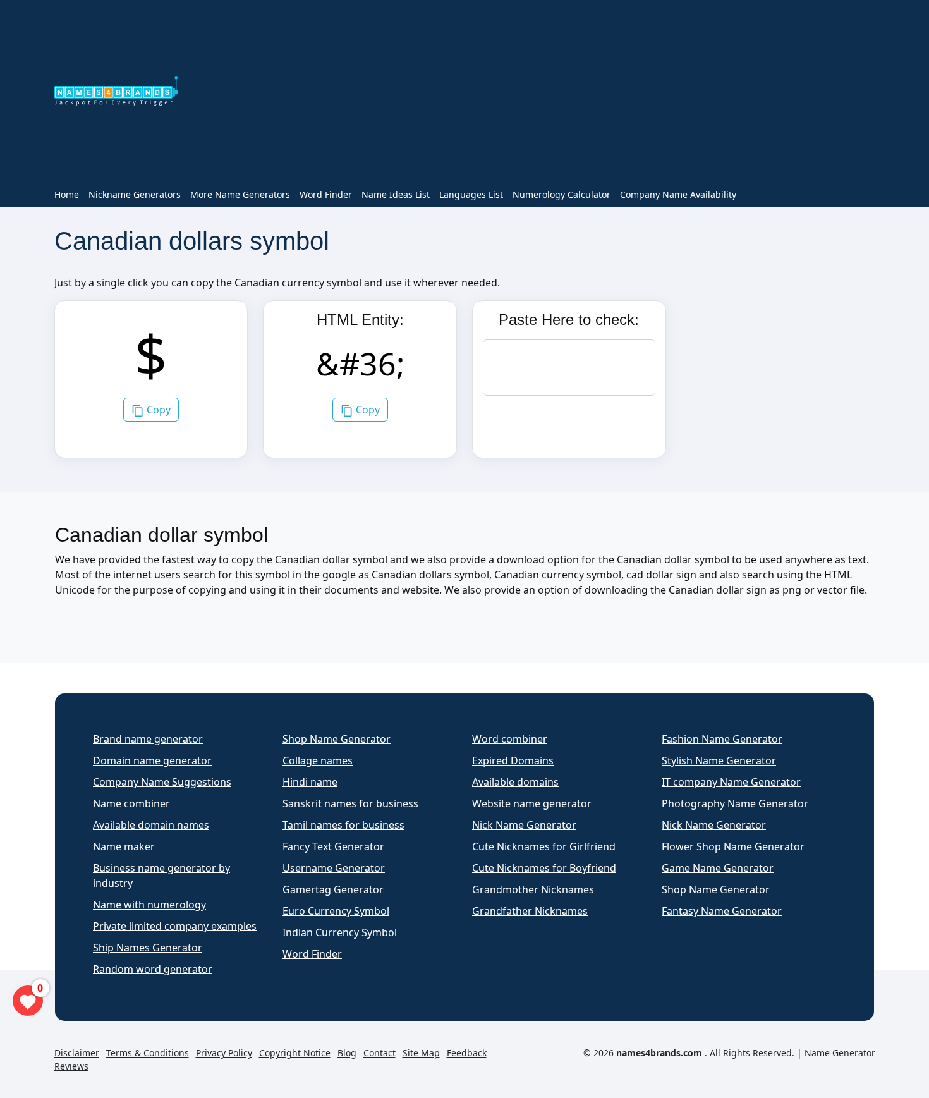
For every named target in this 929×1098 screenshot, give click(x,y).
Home (66, 194)
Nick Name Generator (524, 825)
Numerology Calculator (561, 194)
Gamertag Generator (333, 889)
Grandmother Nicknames (533, 889)
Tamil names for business (343, 825)
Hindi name (309, 782)
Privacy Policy (224, 1053)
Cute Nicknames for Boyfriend (544, 868)
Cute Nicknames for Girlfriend (544, 846)
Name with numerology (149, 905)
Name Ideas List (395, 194)
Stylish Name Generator (719, 760)
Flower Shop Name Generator (733, 846)
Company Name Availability (678, 194)
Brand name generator (148, 739)
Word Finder (326, 194)
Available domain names (151, 825)
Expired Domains (513, 760)
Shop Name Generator (336, 739)
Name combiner (131, 803)
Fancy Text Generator (333, 846)
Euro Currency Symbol (335, 911)
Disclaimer (76, 1053)
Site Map (421, 1053)
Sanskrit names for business (350, 803)
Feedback (467, 1053)
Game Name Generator (718, 868)
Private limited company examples (175, 926)
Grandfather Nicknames (530, 911)
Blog (346, 1053)
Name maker (124, 846)
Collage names (317, 760)
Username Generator (333, 868)
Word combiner (509, 739)
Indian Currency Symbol (339, 932)
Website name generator (532, 803)
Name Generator (840, 1053)
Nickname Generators (134, 194)
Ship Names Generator (147, 948)
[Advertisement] (534, 93)
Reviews (71, 1066)
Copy (157, 410)
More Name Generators (240, 194)
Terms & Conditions (147, 1053)
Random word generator (152, 969)
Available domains (515, 782)
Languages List (471, 194)
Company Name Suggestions (162, 782)
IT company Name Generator (731, 782)
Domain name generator (152, 760)
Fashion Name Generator (722, 739)
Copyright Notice (295, 1053)
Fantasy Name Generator (722, 911)
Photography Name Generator (735, 803)
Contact (379, 1053)
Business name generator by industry (161, 875)
